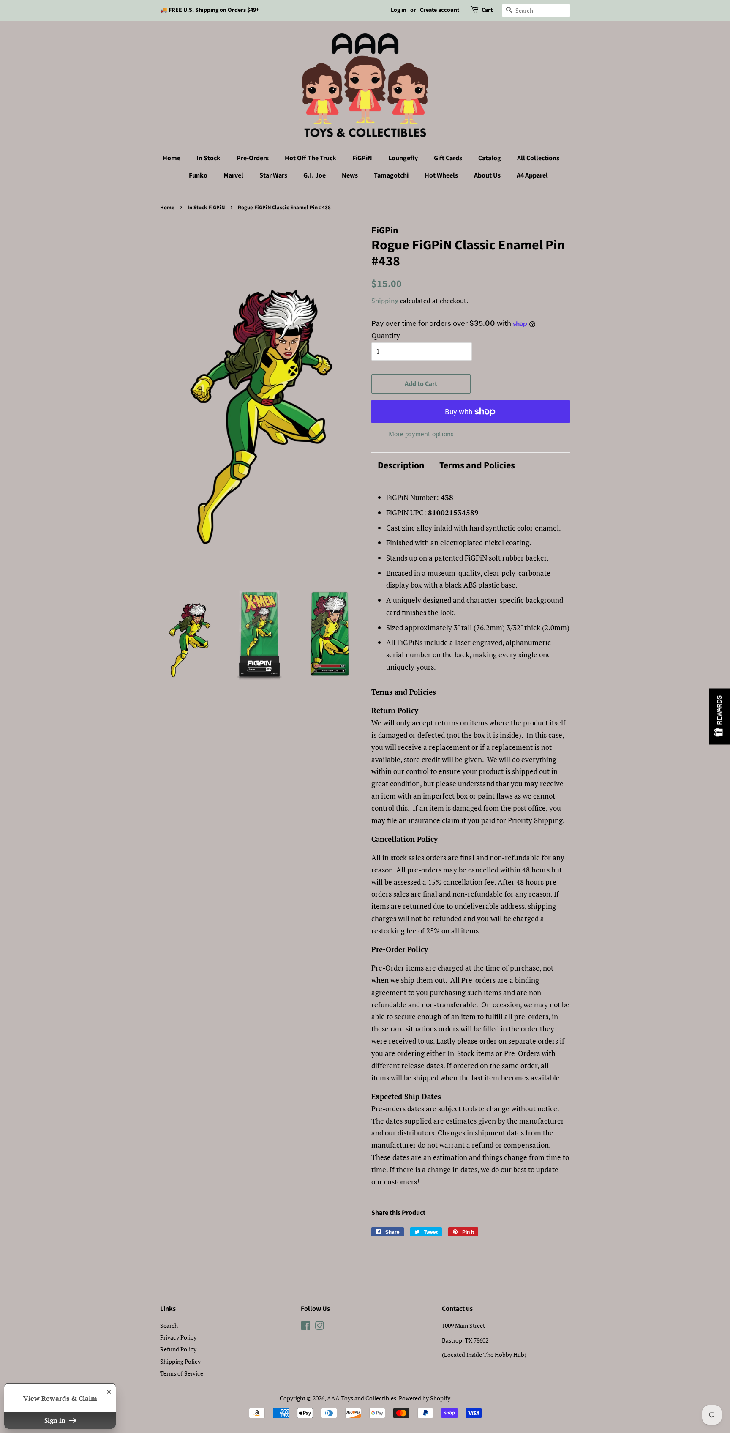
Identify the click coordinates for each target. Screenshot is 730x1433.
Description (401, 465)
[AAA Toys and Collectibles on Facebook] (306, 1327)
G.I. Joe (314, 175)
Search (169, 1325)
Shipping (384, 300)
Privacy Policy (178, 1337)
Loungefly (403, 158)
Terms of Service (181, 1373)
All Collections (538, 158)
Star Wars (273, 175)
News (350, 175)
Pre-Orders (253, 158)
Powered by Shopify (424, 1398)
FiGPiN (362, 158)
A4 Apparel (532, 175)
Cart (487, 10)
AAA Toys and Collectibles (361, 1398)
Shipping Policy (180, 1361)
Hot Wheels (441, 175)
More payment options (421, 433)
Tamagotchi (391, 175)
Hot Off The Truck (310, 158)
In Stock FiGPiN (206, 207)
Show (719, 717)
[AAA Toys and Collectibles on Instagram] (319, 1327)
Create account (439, 10)
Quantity (385, 335)
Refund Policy (178, 1349)
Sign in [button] (55, 1420)
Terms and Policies (477, 465)
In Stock (208, 158)
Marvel (233, 175)
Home (171, 158)
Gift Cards (448, 158)
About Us (487, 175)
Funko (198, 175)
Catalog (489, 158)
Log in (398, 10)
